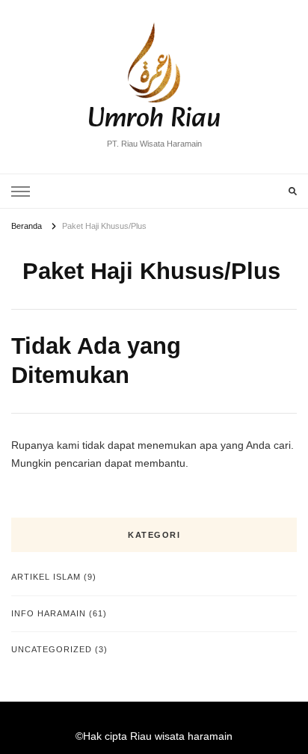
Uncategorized (51, 649)
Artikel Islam (46, 576)
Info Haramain (48, 613)
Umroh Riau (154, 119)
